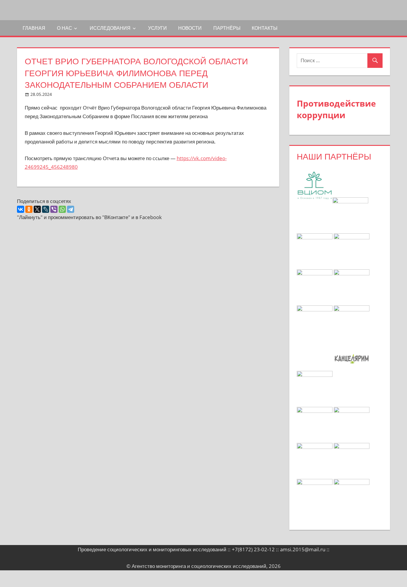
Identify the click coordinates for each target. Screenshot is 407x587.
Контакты (264, 28)
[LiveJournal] (45, 209)
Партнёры (226, 28)
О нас (64, 28)
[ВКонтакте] (20, 209)
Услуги (157, 28)
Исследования (110, 28)
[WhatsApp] (62, 209)
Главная (34, 28)
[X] (37, 209)
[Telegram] (70, 209)
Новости (190, 28)
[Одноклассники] (28, 209)
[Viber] (54, 209)
